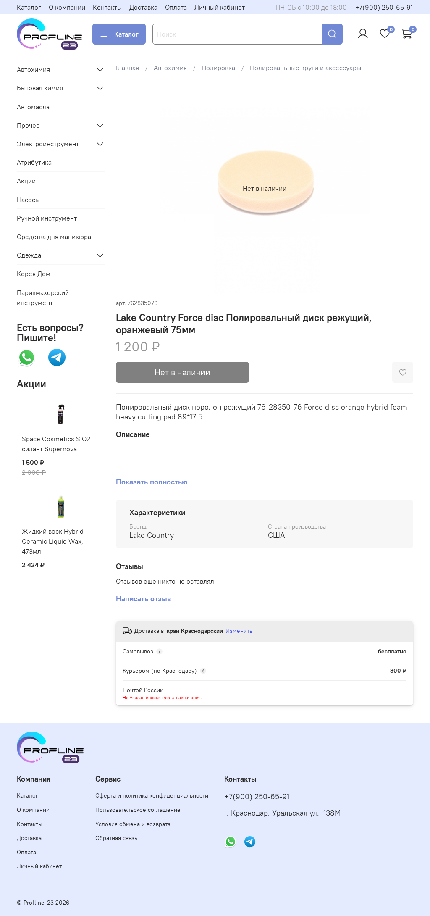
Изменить (238, 630)
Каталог (29, 7)
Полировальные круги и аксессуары (305, 67)
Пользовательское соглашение (138, 809)
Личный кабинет (219, 7)
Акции (26, 180)
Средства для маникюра (54, 236)
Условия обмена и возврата (132, 824)
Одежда (29, 255)
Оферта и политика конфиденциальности (151, 795)
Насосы (28, 199)
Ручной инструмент (47, 218)
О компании (67, 7)
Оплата (176, 7)
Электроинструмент (48, 144)
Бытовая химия (40, 88)
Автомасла (33, 107)
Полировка (218, 67)
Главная (127, 67)
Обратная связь (116, 838)
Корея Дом (33, 273)
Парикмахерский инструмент (43, 297)
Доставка (143, 7)
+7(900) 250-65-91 (384, 7)
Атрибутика (34, 162)
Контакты (107, 7)
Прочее (28, 125)
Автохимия (170, 67)
